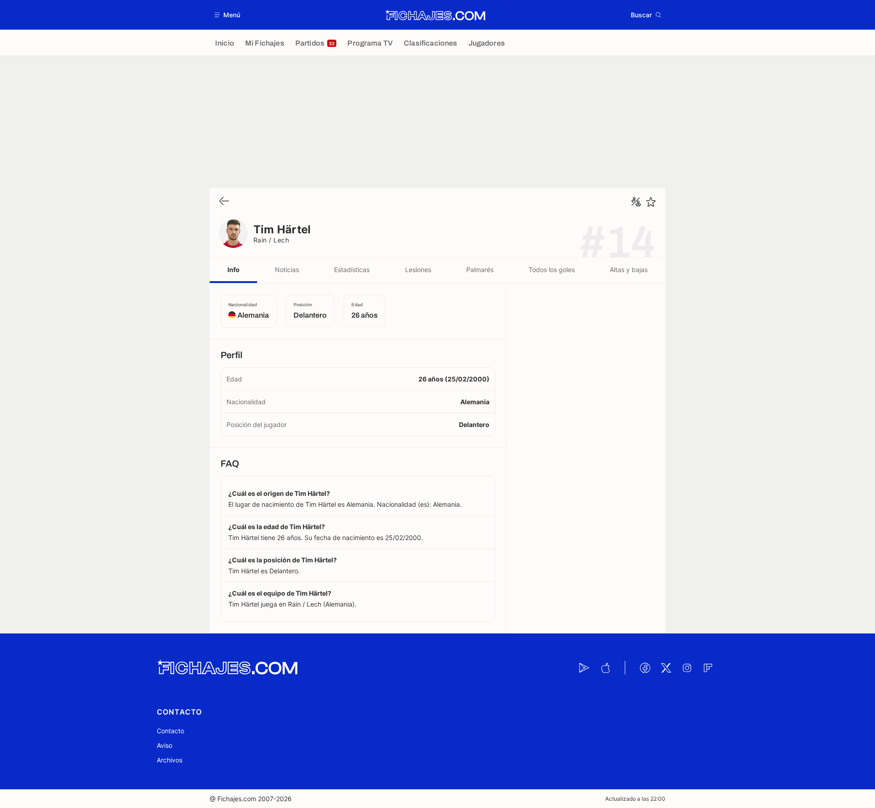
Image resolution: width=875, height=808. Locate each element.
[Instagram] (687, 667)
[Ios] (605, 667)
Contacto (170, 731)
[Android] (584, 667)
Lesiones (418, 269)
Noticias (287, 269)
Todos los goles (552, 269)
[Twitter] (666, 667)
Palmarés (480, 269)
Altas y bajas (629, 269)
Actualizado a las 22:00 (635, 798)
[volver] (224, 202)
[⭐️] (650, 201)
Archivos (169, 760)
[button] (228, 14)
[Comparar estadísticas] (636, 201)
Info (233, 269)
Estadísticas (352, 269)
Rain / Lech (271, 240)
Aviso (164, 745)
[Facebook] (645, 667)
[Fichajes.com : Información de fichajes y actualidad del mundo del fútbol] (435, 15)
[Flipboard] (708, 667)
